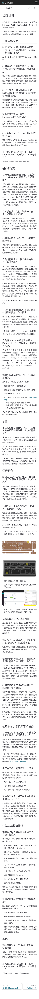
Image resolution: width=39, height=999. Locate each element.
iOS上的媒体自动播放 (18, 762)
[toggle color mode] (29, 8)
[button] (4, 8)
